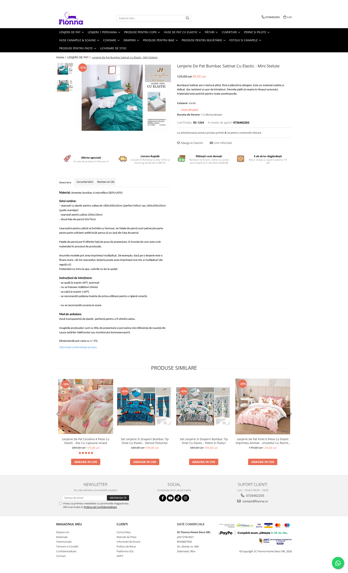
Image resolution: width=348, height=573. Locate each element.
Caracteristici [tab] (85, 182)
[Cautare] (187, 18)
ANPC (120, 556)
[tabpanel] (123, 97)
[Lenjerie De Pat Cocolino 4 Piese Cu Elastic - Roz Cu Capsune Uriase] (85, 406)
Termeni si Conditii (67, 546)
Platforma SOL (125, 551)
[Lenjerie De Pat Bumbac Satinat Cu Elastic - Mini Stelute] (123, 97)
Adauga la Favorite (191, 143)
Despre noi (62, 532)
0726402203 (254, 496)
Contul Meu (124, 532)
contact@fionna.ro (255, 501)
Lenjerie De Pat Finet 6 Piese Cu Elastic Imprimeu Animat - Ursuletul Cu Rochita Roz (263, 441)
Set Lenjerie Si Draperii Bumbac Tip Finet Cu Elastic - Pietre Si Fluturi (204, 441)
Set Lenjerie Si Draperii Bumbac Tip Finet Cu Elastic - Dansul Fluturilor (145, 441)
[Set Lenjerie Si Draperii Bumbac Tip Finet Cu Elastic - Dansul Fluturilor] (144, 406)
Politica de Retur (126, 546)
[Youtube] (170, 498)
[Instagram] (185, 498)
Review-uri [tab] (105, 182)
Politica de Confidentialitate (100, 507)
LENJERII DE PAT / (79, 57)
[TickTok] (177, 498)
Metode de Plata (126, 537)
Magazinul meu (69, 524)
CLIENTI (122, 524)
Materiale (61, 537)
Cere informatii (222, 143)
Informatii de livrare (128, 541)
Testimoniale (63, 541)
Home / (61, 57)
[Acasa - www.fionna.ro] (76, 18)
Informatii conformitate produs (78, 347)
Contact (61, 556)
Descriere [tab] (65, 182)
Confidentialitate (66, 551)
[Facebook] (162, 498)
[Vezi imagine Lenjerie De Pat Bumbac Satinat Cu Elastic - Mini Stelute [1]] (64, 86)
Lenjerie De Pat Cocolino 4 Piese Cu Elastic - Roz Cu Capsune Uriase (85, 441)
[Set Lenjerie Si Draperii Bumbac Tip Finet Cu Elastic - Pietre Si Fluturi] (203, 406)
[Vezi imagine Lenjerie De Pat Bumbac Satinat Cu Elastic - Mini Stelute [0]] (64, 69)
